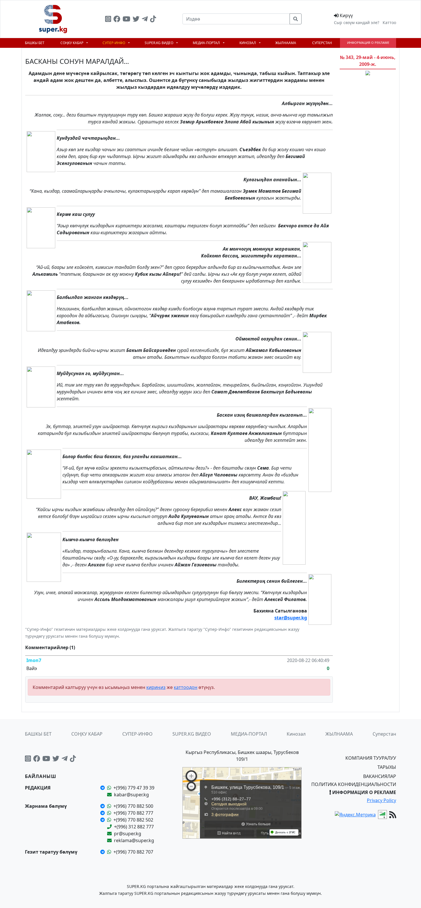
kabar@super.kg (131, 794)
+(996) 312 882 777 (134, 827)
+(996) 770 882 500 (133, 806)
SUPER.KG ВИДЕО (159, 42)
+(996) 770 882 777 (133, 813)
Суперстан (322, 42)
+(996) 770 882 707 (133, 852)
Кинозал (248, 42)
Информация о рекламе (368, 42)
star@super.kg (290, 617)
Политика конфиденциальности (353, 784)
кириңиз (156, 687)
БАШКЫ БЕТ (34, 42)
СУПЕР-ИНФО (114, 42)
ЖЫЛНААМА (285, 42)
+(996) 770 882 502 (133, 820)
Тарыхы (386, 767)
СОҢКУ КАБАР (72, 42)
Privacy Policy (381, 800)
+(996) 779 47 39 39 (133, 788)
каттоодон (185, 687)
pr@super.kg (127, 833)
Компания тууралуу (370, 758)
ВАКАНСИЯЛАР (379, 776)
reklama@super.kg (134, 840)
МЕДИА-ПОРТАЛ (207, 42)
